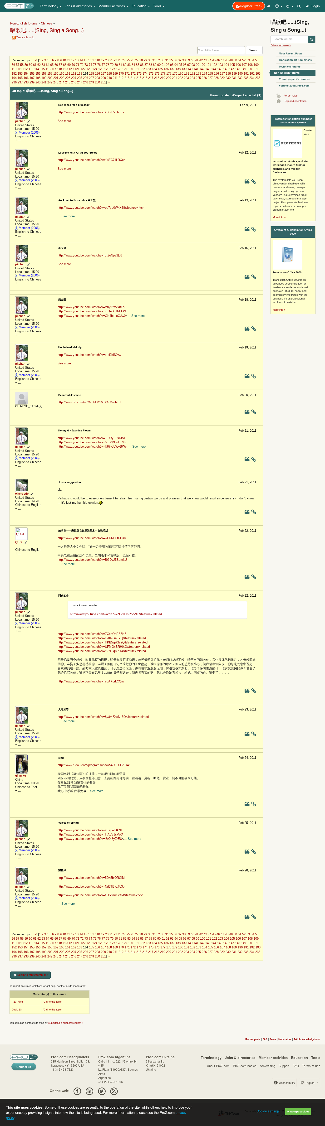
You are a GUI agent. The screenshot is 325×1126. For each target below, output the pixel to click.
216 (144, 78)
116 (48, 69)
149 (243, 69)
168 (109, 73)
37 (179, 60)
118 (59, 69)
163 (79, 73)
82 (124, 65)
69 (69, 65)
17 (94, 60)
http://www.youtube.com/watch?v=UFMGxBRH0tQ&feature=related (104, 646)
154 (26, 73)
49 (231, 60)
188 (228, 73)
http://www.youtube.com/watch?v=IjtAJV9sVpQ (90, 834)
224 (192, 78)
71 (77, 65)
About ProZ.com (218, 1065)
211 (115, 78)
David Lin (17, 1009)
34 (166, 60)
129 (124, 69)
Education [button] (140, 6)
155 (32, 73)
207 (91, 78)
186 (216, 73)
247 (79, 82)
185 (210, 73)
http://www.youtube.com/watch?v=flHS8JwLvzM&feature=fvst (100, 895)
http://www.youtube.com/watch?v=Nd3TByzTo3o (91, 886)
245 (67, 82)
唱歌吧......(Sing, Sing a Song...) (47, 30)
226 (204, 78)
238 (26, 82)
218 (156, 78)
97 (189, 65)
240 (37, 82)
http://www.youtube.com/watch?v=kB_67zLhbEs (91, 112)
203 (67, 78)
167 (103, 73)
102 (214, 65)
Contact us (23, 1067)
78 (107, 65)
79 (111, 65)
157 (43, 73)
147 (231, 69)
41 (196, 60)
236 (14, 82)
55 (256, 60)
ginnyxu (20, 775)
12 (72, 60)
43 (205, 60)
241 (43, 82)
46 (218, 60)
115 (42, 69)
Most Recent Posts (290, 53)
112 (25, 69)
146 (225, 69)
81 (120, 65)
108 (250, 65)
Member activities (273, 1057)
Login (315, 6)
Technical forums (289, 66)
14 (81, 60)
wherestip (22, 493)
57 (17, 65)
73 (86, 65)
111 (19, 69)
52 (244, 60)
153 (20, 73)
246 (73, 82)
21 (111, 60)
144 (213, 69)
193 (258, 73)
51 (239, 60)
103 (220, 65)
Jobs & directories (240, 1057)
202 (61, 78)
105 (232, 65)
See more (64, 121)
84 (133, 65)
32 (158, 60)
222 (180, 78)
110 (14, 69)
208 (97, 78)
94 (176, 65)
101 (208, 65)
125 (100, 69)
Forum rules (291, 95)
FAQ (296, 1065)
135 (160, 69)
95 (180, 65)
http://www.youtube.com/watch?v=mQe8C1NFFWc (93, 311)
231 (233, 78)
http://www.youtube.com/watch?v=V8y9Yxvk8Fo (91, 307)
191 (246, 73)
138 (178, 69)
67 (60, 65)
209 (103, 78)
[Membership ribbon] (16, 132)
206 (85, 78)
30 (149, 60)
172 (133, 73)
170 (121, 73)
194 (14, 78)
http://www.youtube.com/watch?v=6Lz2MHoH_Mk (92, 442)
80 (116, 65)
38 (184, 60)
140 (189, 69)
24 (124, 60)
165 (91, 73)
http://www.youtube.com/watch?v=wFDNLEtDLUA (92, 538)
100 (202, 65)
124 (94, 69)
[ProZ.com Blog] (113, 1090)
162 (73, 73)
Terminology (211, 1057)
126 (106, 69)
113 (31, 69)
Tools (315, 1057)
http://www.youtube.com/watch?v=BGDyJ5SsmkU (92, 559)
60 (30, 65)
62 (39, 65)
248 (85, 82)
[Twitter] (101, 1090)
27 (136, 60)
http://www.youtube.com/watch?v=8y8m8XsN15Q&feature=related (103, 717)
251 (103, 82)
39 (188, 60)
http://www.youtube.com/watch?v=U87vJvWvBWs (92, 446)
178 (168, 73)
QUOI (18, 542)
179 (174, 73)
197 (32, 78)
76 (99, 65)
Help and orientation (295, 101)
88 (150, 65)
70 (73, 65)
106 (238, 65)
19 (102, 60)
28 (141, 60)
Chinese (46, 23)
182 (192, 73)
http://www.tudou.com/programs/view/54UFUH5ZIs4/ (94, 765)
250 (97, 82)
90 (159, 65)
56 (13, 65)
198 (37, 78)
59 (26, 65)
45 (214, 60)
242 (49, 82)
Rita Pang (17, 1001)
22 (115, 60)
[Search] (299, 6)
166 (97, 73)
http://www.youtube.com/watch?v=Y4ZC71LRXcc (91, 160)
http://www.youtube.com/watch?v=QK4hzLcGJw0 (92, 316)
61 (34, 65)
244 (61, 82)
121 (76, 69)
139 (184, 69)
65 (52, 65)
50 (235, 60)
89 (154, 65)
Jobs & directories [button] (79, 6)
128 (118, 69)
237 (20, 82)
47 (222, 60)
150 (249, 69)
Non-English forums (23, 23)
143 (207, 69)
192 (252, 73)
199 (43, 78)
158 (49, 73)
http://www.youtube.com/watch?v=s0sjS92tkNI (90, 830)
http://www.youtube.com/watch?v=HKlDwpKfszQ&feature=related (103, 642)
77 (103, 65)
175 (150, 73)
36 (175, 60)
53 (248, 60)
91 (163, 65)
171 (127, 73)
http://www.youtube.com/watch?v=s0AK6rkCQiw (91, 681)
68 (64, 65)
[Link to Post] (253, 134)
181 (186, 73)
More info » (279, 217)
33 (162, 60)
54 (252, 60)
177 (162, 73)
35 (171, 60)
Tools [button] (157, 6)
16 (89, 60)
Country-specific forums (294, 79)
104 (226, 65)
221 (174, 78)
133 (148, 69)
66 (56, 65)
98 (193, 65)
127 (112, 69)
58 (22, 65)
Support (284, 1065)
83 (129, 65)
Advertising (267, 1065)
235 (257, 78)
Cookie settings (268, 1111)
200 (49, 78)
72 (82, 65)
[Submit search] (311, 39)
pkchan (20, 121)
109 (256, 65)
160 (61, 73)
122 (82, 69)
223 (186, 78)
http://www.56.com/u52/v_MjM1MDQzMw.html (89, 402)
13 (77, 60)
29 (145, 60)
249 (91, 82)
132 (142, 69)
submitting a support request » (65, 1022)
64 (47, 65)
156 (37, 73)
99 (197, 65)
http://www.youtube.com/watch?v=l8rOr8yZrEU (90, 839)
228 (216, 78)
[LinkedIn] (89, 1090)
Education (299, 1057)
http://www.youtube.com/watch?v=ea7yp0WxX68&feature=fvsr (101, 207)
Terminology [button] (49, 6)
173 (139, 73)
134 (154, 69)
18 (98, 60)
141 (195, 69)
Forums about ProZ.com (294, 85)
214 (132, 78)
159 (55, 73)
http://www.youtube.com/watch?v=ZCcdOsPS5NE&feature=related (116, 614)
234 (251, 78)
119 (65, 69)
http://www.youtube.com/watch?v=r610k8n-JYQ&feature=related (102, 638)
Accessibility (286, 1083)
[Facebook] (77, 1090)
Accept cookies (299, 1111)
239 (32, 82)
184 (204, 73)
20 (106, 60)
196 (26, 78)
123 (88, 69)
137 (172, 69)
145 (219, 69)
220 (168, 78)
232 (239, 78)
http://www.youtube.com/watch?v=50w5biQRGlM (91, 878)
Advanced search (281, 45)
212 (120, 78)
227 (210, 78)
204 (73, 78)
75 (94, 65)
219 (162, 78)
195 (20, 78)
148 (237, 69)
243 (55, 82)
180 (180, 73)
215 (138, 78)
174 (145, 73)
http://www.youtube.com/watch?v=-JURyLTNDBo (91, 438)
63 (43, 65)
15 (85, 60)
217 (150, 78)
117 (53, 69)
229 (222, 78)
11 (68, 60)
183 (198, 73)
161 (67, 73)
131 (136, 69)
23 (119, 60)
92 (167, 65)
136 (166, 69)
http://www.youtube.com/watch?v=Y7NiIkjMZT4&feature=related (102, 651)
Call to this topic (53, 1001)
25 (128, 60)
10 (64, 60)
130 (130, 69)
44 (209, 60)
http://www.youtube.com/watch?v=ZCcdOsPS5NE (92, 634)
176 (156, 73)
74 (90, 65)
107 (244, 65)
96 (184, 65)
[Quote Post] (247, 134)
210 (109, 78)
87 (146, 65)
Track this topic (25, 37)
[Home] (269, 6)
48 (226, 60)
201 (55, 78)
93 (171, 65)
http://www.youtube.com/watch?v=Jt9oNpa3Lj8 (90, 255)
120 (71, 69)
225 (198, 78)
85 (137, 65)
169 (115, 73)
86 (141, 65)
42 (201, 60)
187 (222, 73)
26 (132, 60)
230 (228, 78)
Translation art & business (295, 59)
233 (245, 78)
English (309, 1083)
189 (234, 73)
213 (126, 78)
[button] (278, 6)
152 (14, 73)
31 (154, 60)
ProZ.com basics (244, 1065)
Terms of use (311, 1065)
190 (240, 73)
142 (201, 69)
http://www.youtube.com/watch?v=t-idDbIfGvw (89, 355)
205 (79, 78)
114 (36, 69)
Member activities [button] (112, 6)
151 (255, 69)
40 (192, 60)
